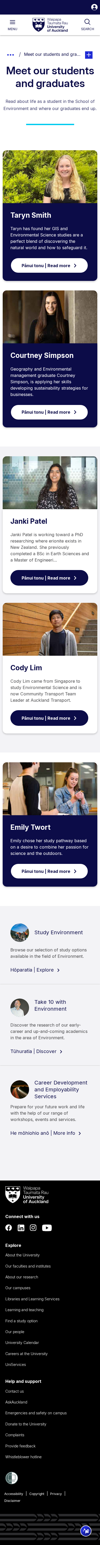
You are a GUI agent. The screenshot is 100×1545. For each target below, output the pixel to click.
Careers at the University (26, 1353)
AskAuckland (16, 1402)
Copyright (36, 1494)
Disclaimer (12, 1501)
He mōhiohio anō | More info (43, 1133)
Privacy (56, 1494)
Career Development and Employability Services (60, 1089)
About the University (22, 1255)
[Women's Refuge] (11, 1482)
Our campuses (17, 1288)
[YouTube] (47, 1227)
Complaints (14, 1435)
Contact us (14, 1391)
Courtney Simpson (42, 355)
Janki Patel (28, 521)
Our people (14, 1331)
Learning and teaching (24, 1309)
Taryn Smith (30, 215)
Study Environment (58, 932)
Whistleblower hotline (23, 1457)
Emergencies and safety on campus (36, 1413)
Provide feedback (20, 1446)
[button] (94, 8)
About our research (21, 1277)
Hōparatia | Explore (32, 970)
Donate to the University (25, 1424)
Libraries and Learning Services (32, 1299)
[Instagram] (33, 1227)
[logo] (50, 25)
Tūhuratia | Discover (34, 1051)
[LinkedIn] (21, 1227)
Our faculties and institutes (28, 1266)
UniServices (15, 1364)
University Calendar (22, 1342)
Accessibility (13, 1494)
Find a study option (21, 1321)
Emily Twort (30, 827)
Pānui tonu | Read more (46, 265)
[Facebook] (8, 1227)
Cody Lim (26, 668)
